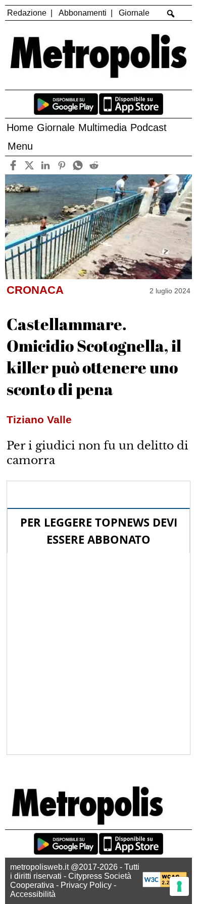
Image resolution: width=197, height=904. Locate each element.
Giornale (134, 13)
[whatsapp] (77, 165)
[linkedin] (45, 165)
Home (20, 127)
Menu (20, 146)
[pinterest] (61, 165)
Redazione (26, 13)
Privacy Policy (86, 885)
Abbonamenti (83, 13)
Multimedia (102, 127)
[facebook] (13, 165)
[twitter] (29, 165)
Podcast (148, 127)
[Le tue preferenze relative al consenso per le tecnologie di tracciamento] (179, 886)
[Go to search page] (171, 14)
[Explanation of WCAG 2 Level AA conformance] (164, 884)
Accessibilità (33, 894)
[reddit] (93, 165)
